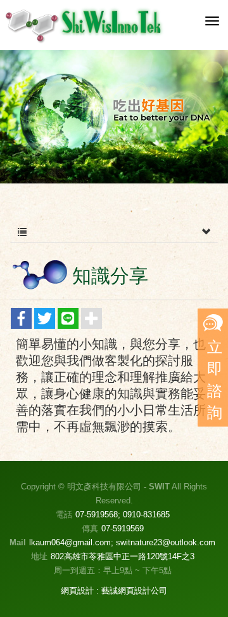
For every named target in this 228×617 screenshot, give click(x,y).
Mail (18, 542)
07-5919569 (122, 528)
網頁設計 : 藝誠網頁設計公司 (114, 590)
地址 (39, 556)
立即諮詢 (214, 379)
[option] (114, 116)
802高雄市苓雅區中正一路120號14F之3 (122, 556)
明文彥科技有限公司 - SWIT (85, 25)
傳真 (90, 528)
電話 (64, 514)
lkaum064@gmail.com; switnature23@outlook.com (122, 542)
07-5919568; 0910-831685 (122, 514)
